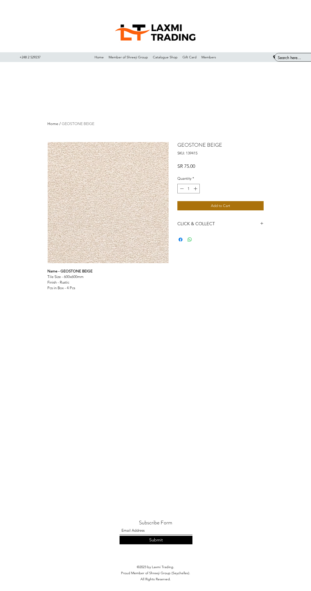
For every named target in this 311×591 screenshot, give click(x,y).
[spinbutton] (189, 188)
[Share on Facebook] (180, 239)
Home (52, 123)
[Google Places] (274, 57)
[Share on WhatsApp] (190, 239)
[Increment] (196, 188)
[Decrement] (181, 188)
